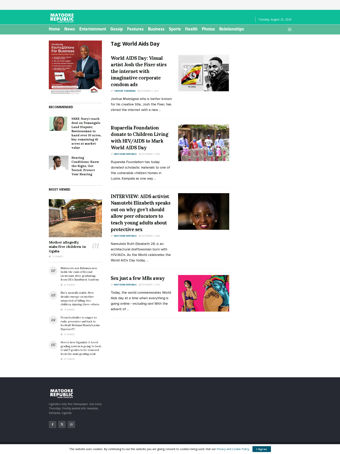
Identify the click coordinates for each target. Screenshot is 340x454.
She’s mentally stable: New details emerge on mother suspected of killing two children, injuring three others (80, 298)
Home (54, 29)
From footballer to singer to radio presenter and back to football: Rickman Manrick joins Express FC (80, 323)
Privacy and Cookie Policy (233, 449)
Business (156, 29)
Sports (175, 29)
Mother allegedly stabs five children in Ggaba (67, 246)
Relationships (231, 29)
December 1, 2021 (149, 90)
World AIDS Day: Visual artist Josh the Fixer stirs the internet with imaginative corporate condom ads (138, 71)
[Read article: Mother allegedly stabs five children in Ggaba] (75, 218)
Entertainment (92, 29)
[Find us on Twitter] (62, 424)
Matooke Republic (125, 153)
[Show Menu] (289, 29)
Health (191, 29)
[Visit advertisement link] (75, 68)
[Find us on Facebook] (52, 424)
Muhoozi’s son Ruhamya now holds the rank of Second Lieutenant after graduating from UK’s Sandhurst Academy (80, 273)
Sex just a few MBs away (138, 278)
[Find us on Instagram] (71, 424)
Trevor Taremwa (125, 90)
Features (135, 29)
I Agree (261, 449)
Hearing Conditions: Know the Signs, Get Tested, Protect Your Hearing (85, 166)
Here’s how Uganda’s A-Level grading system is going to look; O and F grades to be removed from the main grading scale (81, 348)
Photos (208, 29)
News (69, 29)
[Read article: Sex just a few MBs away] (203, 293)
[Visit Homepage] (62, 18)
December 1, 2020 (150, 153)
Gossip (116, 29)
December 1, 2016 (150, 284)
